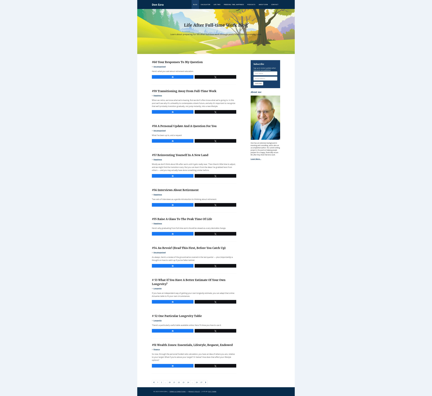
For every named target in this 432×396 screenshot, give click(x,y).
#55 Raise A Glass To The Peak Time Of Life (182, 219)
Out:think (212, 392)
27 (201, 382)
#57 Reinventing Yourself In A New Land (180, 155)
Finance (157, 349)
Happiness (158, 95)
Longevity (158, 288)
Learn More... (256, 159)
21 (174, 382)
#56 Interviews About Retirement (175, 190)
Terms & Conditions (177, 392)
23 (183, 382)
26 (197, 382)
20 (170, 382)
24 (188, 382)
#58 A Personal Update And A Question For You (184, 126)
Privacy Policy (194, 392)
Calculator (205, 5)
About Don (263, 5)
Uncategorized (160, 67)
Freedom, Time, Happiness (234, 5)
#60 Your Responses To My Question (177, 62)
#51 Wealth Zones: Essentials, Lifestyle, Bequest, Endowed (192, 345)
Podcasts (251, 5)
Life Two (217, 5)
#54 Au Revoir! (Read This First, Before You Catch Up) (189, 248)
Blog (195, 5)
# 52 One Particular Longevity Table (177, 316)
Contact (274, 5)
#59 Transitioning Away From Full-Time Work (184, 91)
